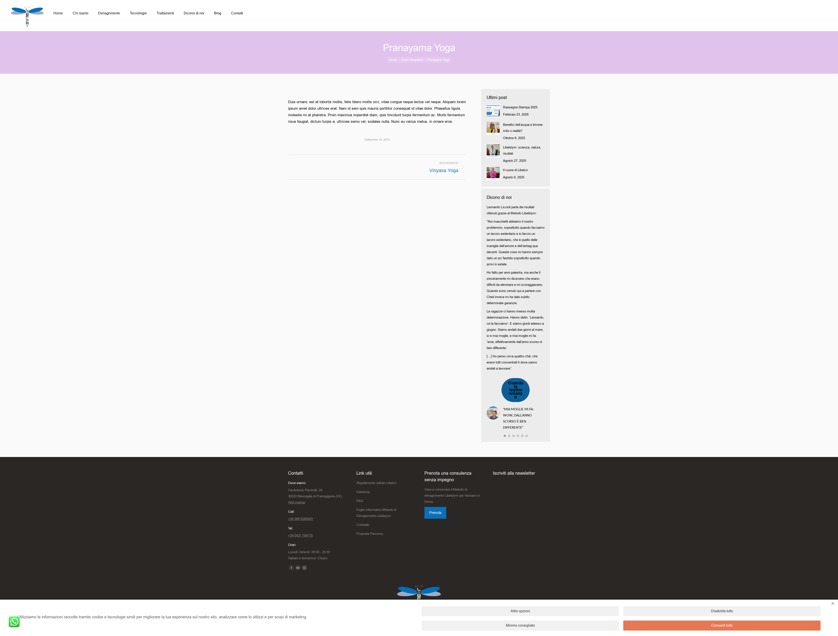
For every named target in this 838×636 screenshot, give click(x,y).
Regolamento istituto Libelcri (376, 483)
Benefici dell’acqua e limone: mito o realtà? (523, 128)
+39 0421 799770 (300, 535)
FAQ (359, 501)
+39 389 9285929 (300, 519)
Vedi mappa (296, 502)
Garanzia (362, 492)
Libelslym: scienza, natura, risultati (522, 150)
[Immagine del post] (493, 110)
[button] (505, 436)
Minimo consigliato (520, 625)
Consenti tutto (722, 625)
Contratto (362, 525)
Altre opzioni (520, 611)
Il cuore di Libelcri (515, 170)
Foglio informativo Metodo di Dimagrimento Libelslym (376, 513)
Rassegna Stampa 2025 (520, 107)
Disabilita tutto (722, 611)
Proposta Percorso (369, 534)
